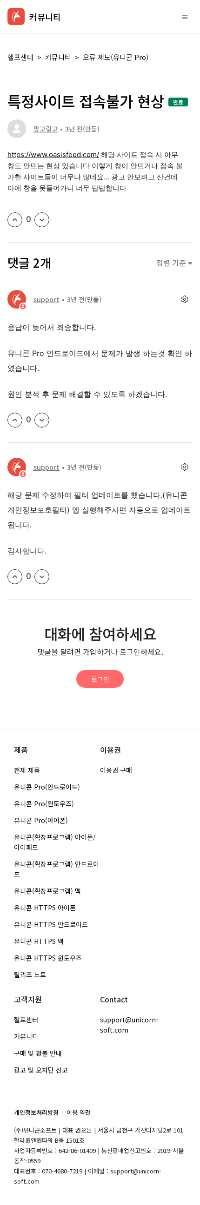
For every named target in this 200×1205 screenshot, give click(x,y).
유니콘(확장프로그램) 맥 (47, 891)
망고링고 (45, 128)
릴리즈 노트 (30, 974)
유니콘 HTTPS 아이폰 (45, 907)
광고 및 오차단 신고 (41, 1069)
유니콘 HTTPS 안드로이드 (51, 924)
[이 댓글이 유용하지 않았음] (41, 420)
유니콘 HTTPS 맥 (39, 941)
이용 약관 (79, 1112)
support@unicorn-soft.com (129, 1024)
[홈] (16, 16)
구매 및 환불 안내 (38, 1053)
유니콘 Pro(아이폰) (41, 820)
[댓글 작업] (184, 299)
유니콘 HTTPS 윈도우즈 (48, 957)
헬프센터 (20, 57)
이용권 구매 (116, 770)
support (46, 299)
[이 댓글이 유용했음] (14, 420)
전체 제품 (27, 770)
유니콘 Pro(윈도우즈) (44, 803)
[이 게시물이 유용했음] (14, 219)
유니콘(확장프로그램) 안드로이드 (56, 869)
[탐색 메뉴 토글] (185, 16)
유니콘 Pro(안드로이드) (47, 786)
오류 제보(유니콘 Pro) (115, 57)
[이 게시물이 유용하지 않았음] (41, 219)
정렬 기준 (172, 262)
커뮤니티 (58, 57)
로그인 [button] (100, 679)
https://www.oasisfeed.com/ (53, 154)
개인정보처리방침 (36, 1112)
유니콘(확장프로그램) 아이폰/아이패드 (55, 842)
